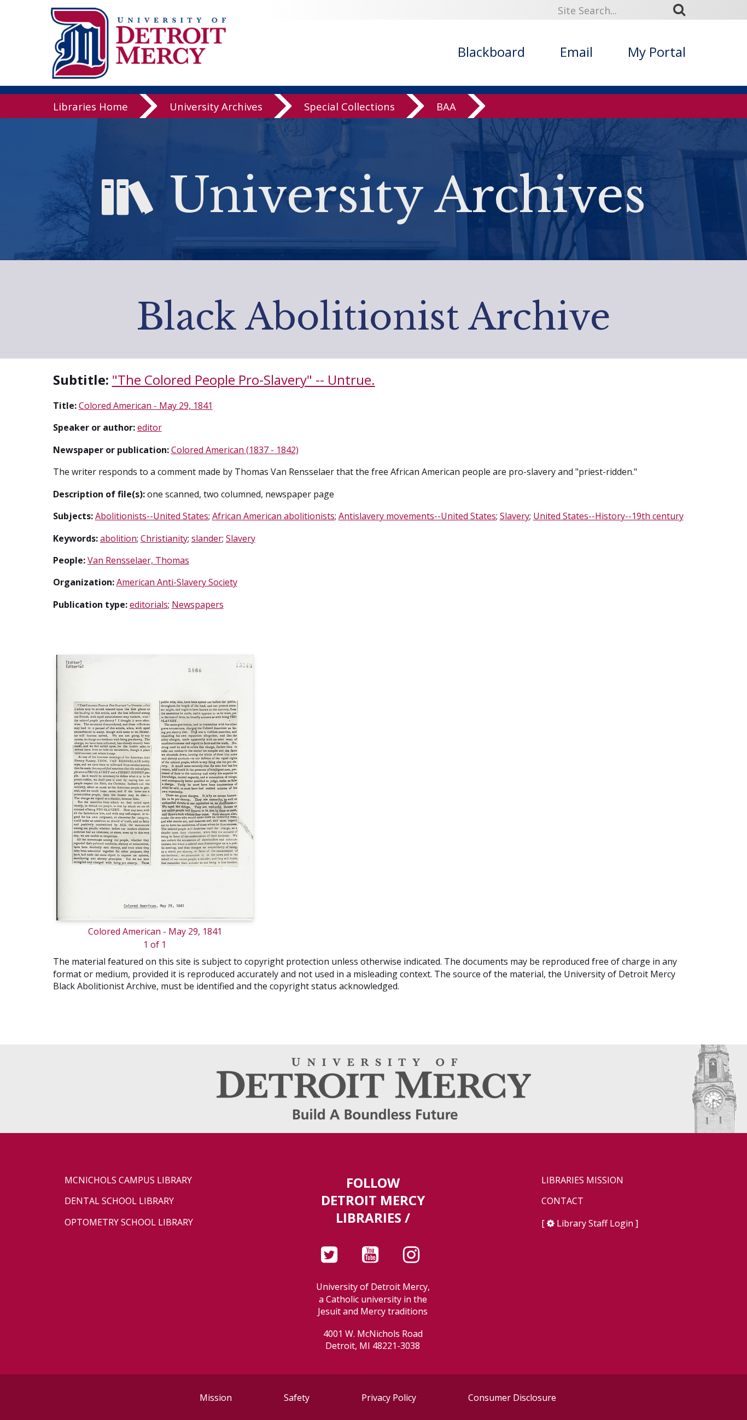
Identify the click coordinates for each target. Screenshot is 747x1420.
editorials (149, 604)
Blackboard (491, 52)
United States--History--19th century (608, 516)
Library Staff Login (595, 1223)
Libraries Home (90, 106)
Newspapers (198, 604)
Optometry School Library (129, 1222)
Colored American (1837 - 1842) (235, 450)
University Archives (216, 106)
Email (576, 52)
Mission (216, 1398)
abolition (118, 538)
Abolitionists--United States (151, 516)
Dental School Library (119, 1201)
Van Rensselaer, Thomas (138, 560)
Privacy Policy (388, 1398)
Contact (562, 1201)
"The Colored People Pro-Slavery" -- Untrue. (243, 380)
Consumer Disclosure (512, 1398)
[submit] (683, 10)
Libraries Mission (582, 1180)
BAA (446, 106)
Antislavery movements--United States (417, 516)
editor (149, 427)
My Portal (657, 52)
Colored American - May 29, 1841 (146, 406)
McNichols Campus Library (128, 1180)
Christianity (164, 538)
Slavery (514, 516)
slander (206, 538)
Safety (297, 1398)
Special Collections (349, 106)
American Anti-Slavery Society (176, 582)
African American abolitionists (273, 516)
